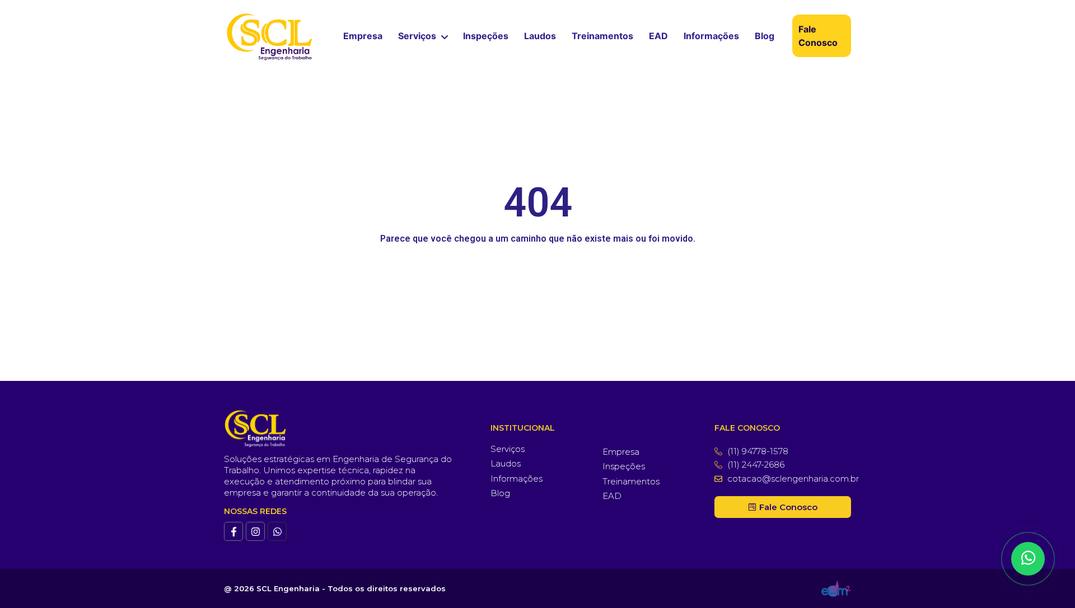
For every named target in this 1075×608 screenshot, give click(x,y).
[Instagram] (255, 531)
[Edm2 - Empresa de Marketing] (836, 588)
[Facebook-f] (233, 531)
